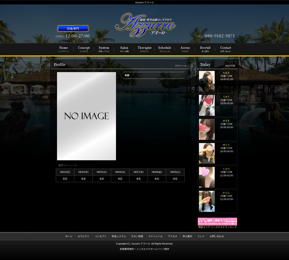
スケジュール (155, 236)
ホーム (68, 236)
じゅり (226, 168)
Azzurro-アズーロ (141, 243)
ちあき (226, 72)
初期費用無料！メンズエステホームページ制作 (144, 249)
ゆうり (226, 144)
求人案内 (187, 236)
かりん (226, 192)
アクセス (172, 236)
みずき (226, 120)
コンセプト (101, 236)
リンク (200, 236)
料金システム (119, 236)
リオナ (226, 96)
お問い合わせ (217, 236)
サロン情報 (137, 236)
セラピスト (83, 236)
